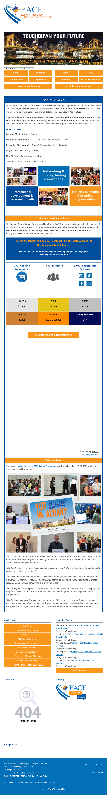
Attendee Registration (28, 86)
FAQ (91, 72)
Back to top (96, 772)
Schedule (41, 72)
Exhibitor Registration (78, 86)
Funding (66, 79)
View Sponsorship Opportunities (53, 334)
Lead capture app (90, 454)
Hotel (66, 72)
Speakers (41, 79)
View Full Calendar (79, 670)
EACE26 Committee (91, 79)
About (16, 72)
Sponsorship (16, 79)
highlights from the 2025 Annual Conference (36, 466)
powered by (46, 789)
